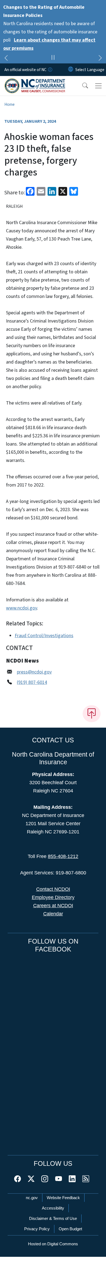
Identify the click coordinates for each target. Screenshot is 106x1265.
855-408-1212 (63, 856)
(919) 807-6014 (32, 682)
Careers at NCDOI (53, 905)
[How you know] (49, 70)
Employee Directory (53, 897)
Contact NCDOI (53, 889)
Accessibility (53, 1208)
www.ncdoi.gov (21, 608)
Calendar (53, 913)
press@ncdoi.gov (34, 672)
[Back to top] (92, 713)
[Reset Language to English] (70, 70)
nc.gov (32, 1197)
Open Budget (70, 1228)
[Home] (35, 82)
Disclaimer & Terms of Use (53, 1218)
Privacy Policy (37, 1228)
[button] (81, 85)
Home (9, 104)
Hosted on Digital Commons (53, 1243)
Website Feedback (63, 1197)
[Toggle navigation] (98, 85)
